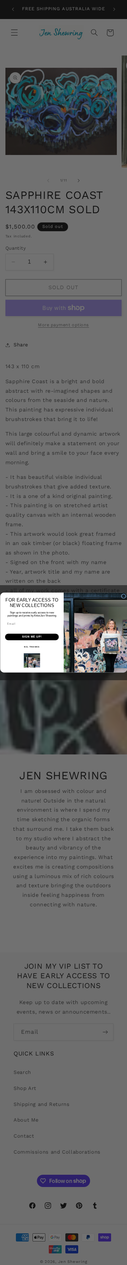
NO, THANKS (32, 646)
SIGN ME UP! (32, 636)
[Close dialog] (124, 596)
